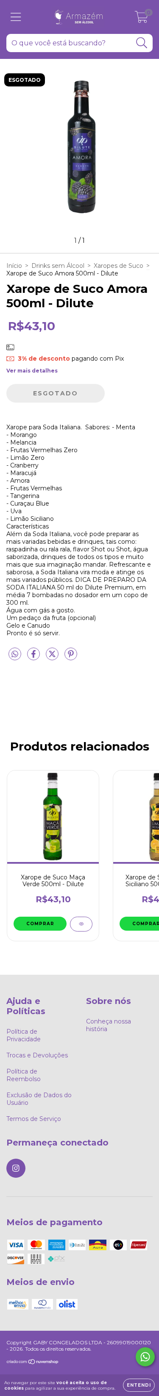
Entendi (139, 1385)
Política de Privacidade (23, 1035)
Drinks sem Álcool (57, 266)
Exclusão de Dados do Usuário (39, 1099)
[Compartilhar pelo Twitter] (53, 658)
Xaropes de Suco (118, 266)
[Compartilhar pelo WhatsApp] (14, 654)
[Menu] (15, 17)
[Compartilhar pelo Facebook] (34, 658)
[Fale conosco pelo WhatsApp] (145, 1356)
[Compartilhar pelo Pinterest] (70, 658)
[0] (141, 19)
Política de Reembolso (23, 1075)
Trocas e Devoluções (37, 1055)
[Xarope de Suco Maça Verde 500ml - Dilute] (81, 924)
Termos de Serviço (33, 1119)
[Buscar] (142, 43)
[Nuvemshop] (32, 1363)
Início (14, 266)
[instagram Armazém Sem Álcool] (15, 1168)
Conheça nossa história (108, 1025)
